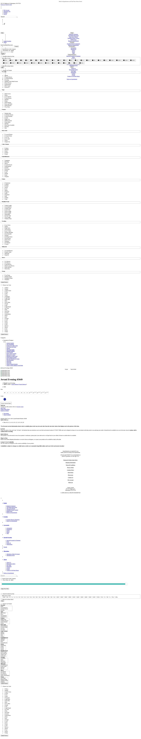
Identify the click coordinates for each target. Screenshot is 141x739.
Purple (6, 303)
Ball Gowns (8, 93)
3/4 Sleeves (7, 263)
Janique (8, 348)
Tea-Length (7, 217)
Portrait (6, 235)
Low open (7, 138)
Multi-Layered (8, 120)
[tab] (72, 353)
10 (42, 60)
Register (5, 12)
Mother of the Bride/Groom (11, 81)
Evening (7, 80)
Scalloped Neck (8, 236)
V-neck (6, 244)
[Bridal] (6, 606)
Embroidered (8, 166)
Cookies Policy (70, 470)
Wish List (70, 482)
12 (48, 60)
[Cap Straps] (4, 678)
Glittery (7, 148)
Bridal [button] (5, 503)
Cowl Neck (7, 225)
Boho (6, 95)
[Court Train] (4, 655)
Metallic (7, 149)
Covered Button (8, 134)
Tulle (6, 199)
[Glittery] (2, 632)
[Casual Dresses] (6, 607)
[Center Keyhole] (5, 622)
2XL (82, 63)
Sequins (7, 176)
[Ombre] (2, 636)
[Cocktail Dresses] (6, 609)
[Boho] (4, 614)
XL (76, 63)
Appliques (7, 160)
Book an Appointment (9, 573)
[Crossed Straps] (4, 627)
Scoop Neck (8, 238)
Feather (6, 167)
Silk (6, 196)
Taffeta (6, 197)
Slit (6, 128)
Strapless (7, 241)
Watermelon (8, 314)
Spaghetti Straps (8, 278)
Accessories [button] (6, 525)
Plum (6, 315)
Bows (6, 163)
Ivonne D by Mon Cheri (12, 345)
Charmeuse (7, 183)
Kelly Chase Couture (11, 353)
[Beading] (4, 640)
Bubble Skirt (8, 113)
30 (100, 60)
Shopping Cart (7, 11)
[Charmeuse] (3, 645)
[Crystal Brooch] (4, 642)
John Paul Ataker (10, 349)
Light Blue (7, 298)
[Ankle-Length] (4, 652)
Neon (6, 151)
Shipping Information (70, 462)
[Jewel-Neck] (4, 662)
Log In (5, 14)
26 (88, 60)
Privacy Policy (70, 467)
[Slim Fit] (4, 669)
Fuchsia (7, 312)
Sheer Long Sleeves (9, 265)
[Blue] (5, 399)
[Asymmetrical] (4, 653)
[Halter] (4, 660)
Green (6, 292)
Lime (6, 293)
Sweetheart (7, 242)
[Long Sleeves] (5, 674)
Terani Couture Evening (12, 364)
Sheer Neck (7, 239)
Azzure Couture (10, 343)
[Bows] (4, 641)
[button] (72, 33)
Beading (7, 162)
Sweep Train (8, 215)
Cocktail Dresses (9, 78)
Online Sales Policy (5, 409)
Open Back (7, 122)
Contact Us (70, 477)
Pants (6, 101)
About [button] (5, 559)
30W (34, 63)
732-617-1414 (20, 406)
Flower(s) (7, 169)
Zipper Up (7, 141)
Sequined (7, 194)
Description (6, 413)
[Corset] (5, 623)
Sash (6, 175)
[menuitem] (72, 10)
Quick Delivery (22, 384)
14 (54, 60)
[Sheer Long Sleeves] (5, 675)
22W (6, 63)
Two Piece (7, 107)
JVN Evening (9, 352)
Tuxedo (5, 547)
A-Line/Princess (8, 250)
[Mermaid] (4, 667)
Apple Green (8, 290)
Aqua (6, 295)
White (6, 331)
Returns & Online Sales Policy (70, 460)
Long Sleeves (8, 264)
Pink (6, 309)
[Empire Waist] (4, 666)
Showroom (70, 475)
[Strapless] (4, 682)
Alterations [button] (6, 551)
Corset (6, 117)
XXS (48, 63)
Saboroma (8, 361)
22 (77, 60)
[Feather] (3, 648)
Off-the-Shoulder (9, 232)
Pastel (6, 154)
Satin (6, 193)
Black (6, 327)
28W (27, 63)
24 (83, 60)
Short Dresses (8, 105)
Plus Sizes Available (9, 125)
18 (65, 60)
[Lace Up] (4, 628)
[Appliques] (4, 639)
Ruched (7, 126)
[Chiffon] (3, 646)
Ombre (6, 152)
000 (6, 60)
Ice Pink (7, 308)
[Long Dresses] (4, 616)
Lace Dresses (8, 96)
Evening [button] (6, 516)
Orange (7, 318)
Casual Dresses (8, 77)
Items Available (7, 414)
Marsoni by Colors (10, 355)
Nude (6, 323)
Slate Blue (7, 299)
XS (54, 63)
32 (106, 60)
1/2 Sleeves (7, 261)
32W (41, 63)
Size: (2, 389)
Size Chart (3, 408)
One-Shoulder (8, 234)
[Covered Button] (4, 626)
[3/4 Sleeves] (5, 673)
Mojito (6, 289)
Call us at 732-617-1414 (6, 4)
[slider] (126, 584)
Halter (6, 226)
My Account (6, 10)
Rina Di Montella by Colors (12, 358)
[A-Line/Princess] (4, 665)
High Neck (7, 228)
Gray (6, 328)
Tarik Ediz (8, 362)
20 (71, 60)
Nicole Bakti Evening (11, 357)
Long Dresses (8, 98)
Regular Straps (8, 276)
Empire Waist (8, 252)
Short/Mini (7, 214)
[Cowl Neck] (4, 658)
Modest (6, 99)
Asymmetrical (8, 207)
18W (126, 60)
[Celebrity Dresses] (5, 620)
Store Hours (70, 472)
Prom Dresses (8, 83)
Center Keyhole (8, 116)
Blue (6, 301)
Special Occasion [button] (8, 537)
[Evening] (6, 610)
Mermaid (7, 253)
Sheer (6, 140)
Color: (2, 396)
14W (112, 60)
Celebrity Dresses (9, 114)
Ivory (6, 321)
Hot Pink (7, 311)
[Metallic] (2, 633)
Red (6, 317)
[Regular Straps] (4, 679)
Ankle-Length (8, 205)
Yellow (6, 287)
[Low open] (4, 629)
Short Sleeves (8, 267)
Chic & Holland (10, 344)
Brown (6, 325)
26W (20, 63)
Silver (6, 330)
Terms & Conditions (70, 465)
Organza (7, 191)
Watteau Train (8, 218)
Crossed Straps (8, 136)
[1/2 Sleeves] (5, 671)
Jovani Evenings (10, 351)
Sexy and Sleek (8, 104)
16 (60, 60)
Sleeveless (7, 268)
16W (119, 60)
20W (133, 60)
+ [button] (4, 341)
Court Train (7, 210)
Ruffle (6, 173)
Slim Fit (7, 255)
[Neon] (2, 635)
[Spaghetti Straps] (4, 680)
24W (13, 63)
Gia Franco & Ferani (11, 347)
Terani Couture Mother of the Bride (14, 365)
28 (94, 60)
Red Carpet (7, 85)
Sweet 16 (7, 87)
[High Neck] (4, 661)
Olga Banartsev (10, 360)
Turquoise (7, 296)
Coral (6, 320)
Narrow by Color (7, 285)
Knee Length (8, 212)
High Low (7, 119)
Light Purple (8, 306)
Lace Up (7, 137)
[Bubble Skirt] (5, 619)
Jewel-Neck (8, 229)
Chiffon (7, 184)
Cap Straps (7, 275)
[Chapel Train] (4, 654)
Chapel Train (8, 208)
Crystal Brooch (8, 164)
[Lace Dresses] (4, 615)
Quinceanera (8, 84)
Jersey (6, 187)
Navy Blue (7, 302)
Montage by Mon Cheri (11, 356)
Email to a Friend (5, 410)
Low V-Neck (8, 231)
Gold (6, 324)
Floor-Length (8, 211)
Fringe (6, 170)
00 (12, 60)
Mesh (6, 190)
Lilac (6, 305)
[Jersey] (3, 649)
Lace (6, 172)
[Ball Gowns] (4, 613)
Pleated (6, 123)
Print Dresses (8, 102)
